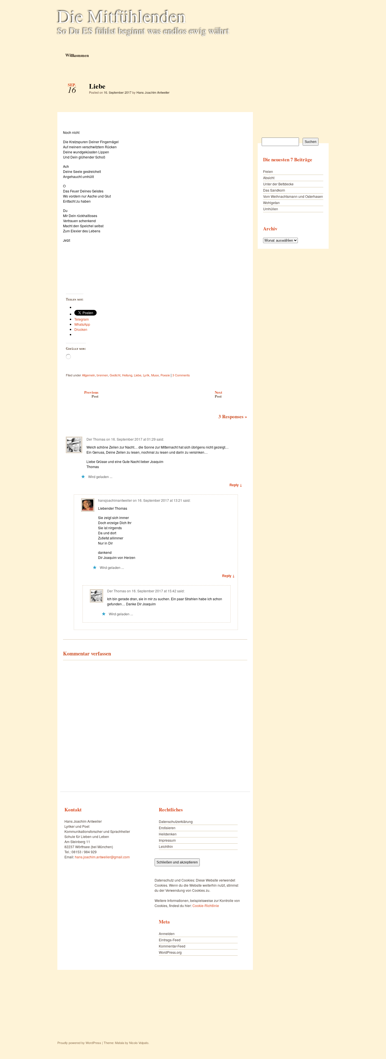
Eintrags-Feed (170, 939)
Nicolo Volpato (138, 1042)
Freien (268, 171)
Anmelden (167, 933)
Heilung (127, 375)
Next (218, 394)
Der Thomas (95, 439)
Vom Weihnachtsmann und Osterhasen (293, 196)
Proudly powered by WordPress (79, 1042)
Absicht (268, 177)
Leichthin (166, 846)
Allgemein (88, 375)
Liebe (238, 87)
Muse (155, 375)
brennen (102, 375)
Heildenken (168, 833)
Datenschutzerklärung (176, 821)
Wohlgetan (271, 202)
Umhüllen (270, 208)
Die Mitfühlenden (121, 16)
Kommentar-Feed (172, 946)
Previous (91, 394)
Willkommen (76, 55)
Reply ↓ (235, 484)
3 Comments (181, 375)
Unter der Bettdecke (278, 183)
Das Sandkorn (274, 190)
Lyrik (146, 375)
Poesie (165, 375)
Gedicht (115, 375)
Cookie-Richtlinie (205, 905)
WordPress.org (170, 952)
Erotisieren (167, 827)
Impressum (167, 840)
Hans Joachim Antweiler (153, 92)
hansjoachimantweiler (115, 500)
